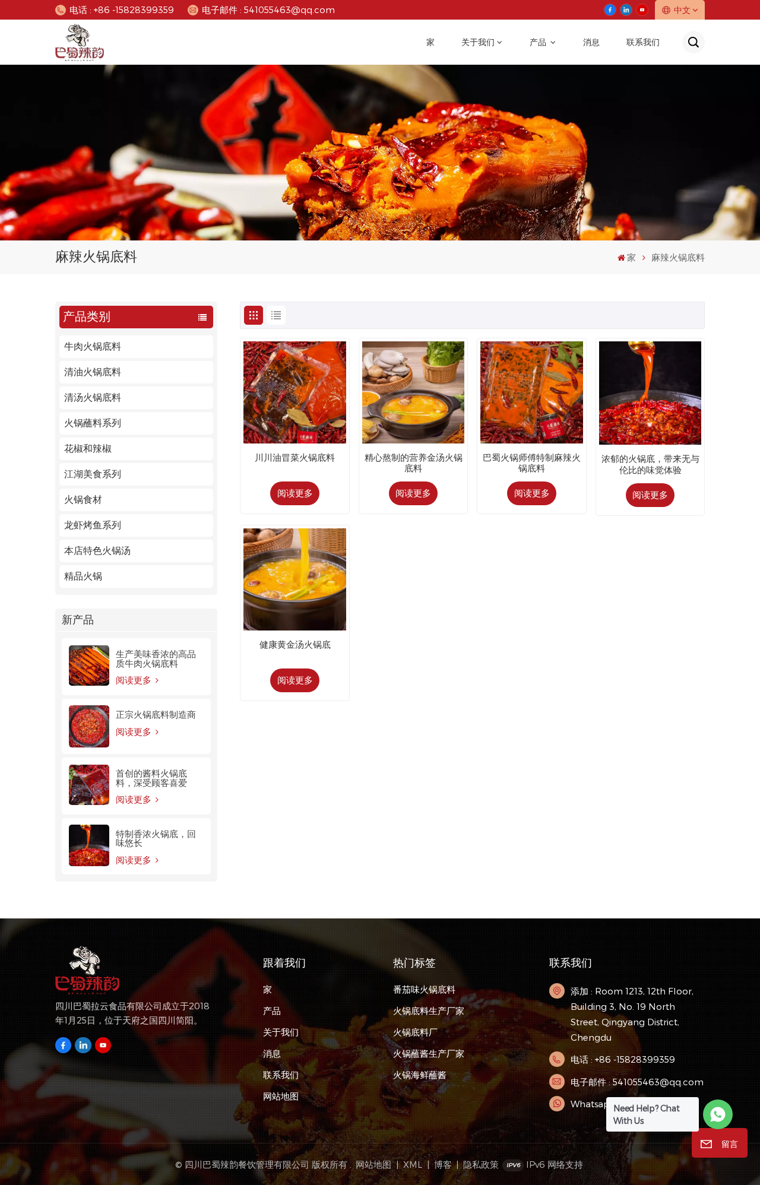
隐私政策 (481, 1164)
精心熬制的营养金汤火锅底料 (414, 463)
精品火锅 (83, 576)
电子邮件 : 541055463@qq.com (268, 9)
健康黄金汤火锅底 (295, 644)
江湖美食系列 (92, 474)
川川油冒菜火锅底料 (295, 457)
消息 (591, 42)
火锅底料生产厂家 (428, 1010)
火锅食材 (83, 499)
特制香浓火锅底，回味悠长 (156, 838)
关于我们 (478, 42)
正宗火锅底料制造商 (156, 714)
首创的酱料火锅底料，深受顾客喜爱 (151, 778)
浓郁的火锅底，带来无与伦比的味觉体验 (650, 464)
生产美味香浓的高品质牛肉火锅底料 (156, 658)
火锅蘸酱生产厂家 (428, 1053)
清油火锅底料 (92, 372)
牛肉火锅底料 (92, 346)
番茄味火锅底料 (424, 989)
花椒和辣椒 (88, 448)
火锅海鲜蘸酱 (419, 1074)
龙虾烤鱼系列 (92, 525)
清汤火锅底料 (92, 397)
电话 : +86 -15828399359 (121, 9)
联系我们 (643, 42)
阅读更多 (135, 680)
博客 (443, 1164)
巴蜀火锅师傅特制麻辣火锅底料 (532, 463)
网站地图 (281, 1096)
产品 (539, 42)
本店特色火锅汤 (97, 550)
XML (412, 1164)
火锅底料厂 (415, 1031)
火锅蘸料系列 (92, 423)
